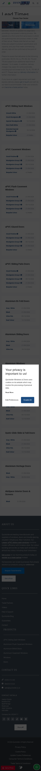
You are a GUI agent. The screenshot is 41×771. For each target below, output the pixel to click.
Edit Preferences (11, 400)
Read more (9, 392)
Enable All (28, 400)
